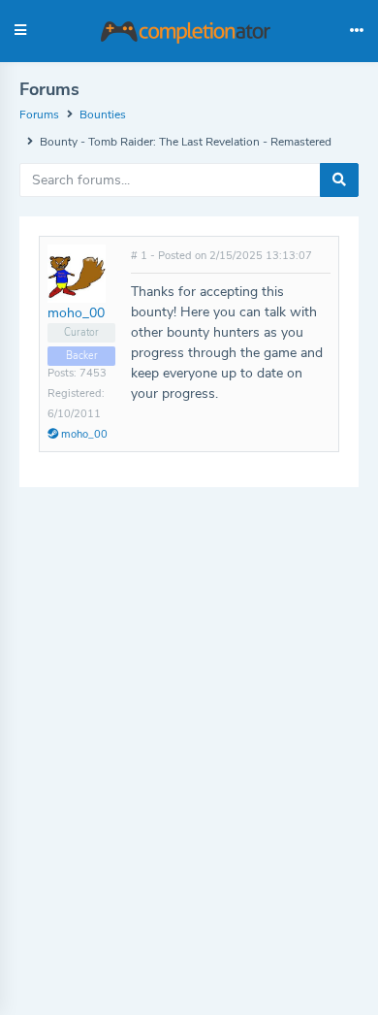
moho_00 (76, 313)
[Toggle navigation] (356, 31)
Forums (39, 114)
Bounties (102, 114)
